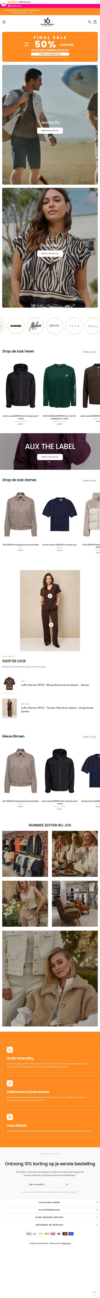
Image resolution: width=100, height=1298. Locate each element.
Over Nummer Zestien (49, 1217)
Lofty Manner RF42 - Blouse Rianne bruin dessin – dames (55, 684)
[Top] (50, 596)
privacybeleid (71, 1192)
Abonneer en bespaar (49, 1225)
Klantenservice (49, 1210)
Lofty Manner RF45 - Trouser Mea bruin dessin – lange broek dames (57, 709)
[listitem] (15, 326)
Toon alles (89, 352)
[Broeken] (51, 624)
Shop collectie (50, 457)
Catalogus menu (49, 1202)
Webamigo (66, 1243)
